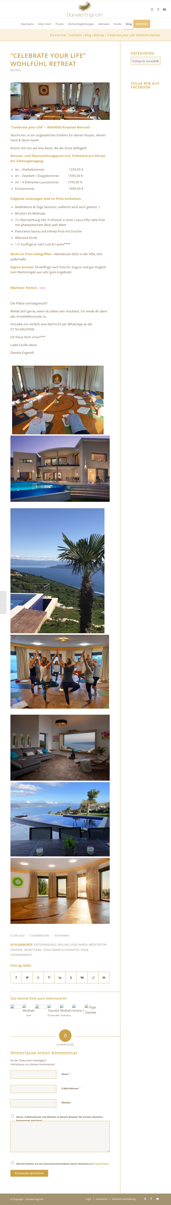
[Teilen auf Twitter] (27, 977)
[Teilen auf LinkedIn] (60, 977)
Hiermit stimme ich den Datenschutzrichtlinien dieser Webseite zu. (62, 1163)
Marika (64, 935)
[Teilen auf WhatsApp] (38, 977)
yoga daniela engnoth (61, 950)
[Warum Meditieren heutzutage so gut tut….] (3, 602)
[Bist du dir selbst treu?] (53, 1010)
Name (66, 1074)
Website (66, 1102)
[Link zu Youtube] (164, 9)
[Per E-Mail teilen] (104, 977)
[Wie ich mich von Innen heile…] (78, 1010)
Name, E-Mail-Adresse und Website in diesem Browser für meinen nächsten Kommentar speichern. (59, 1118)
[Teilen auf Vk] (82, 977)
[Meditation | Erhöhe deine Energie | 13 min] (66, 1010)
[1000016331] (60, 101)
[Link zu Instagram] (152, 9)
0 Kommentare (39, 935)
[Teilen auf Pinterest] (49, 977)
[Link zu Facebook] (158, 9)
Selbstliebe (32, 950)
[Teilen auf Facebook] (16, 977)
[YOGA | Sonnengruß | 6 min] (91, 1010)
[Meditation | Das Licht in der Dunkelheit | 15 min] (28, 1010)
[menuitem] (27, 24)
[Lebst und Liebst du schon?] (41, 1010)
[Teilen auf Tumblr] (71, 977)
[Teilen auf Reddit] (93, 977)
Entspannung (45, 945)
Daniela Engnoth (35, 1199)
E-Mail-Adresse (71, 1088)
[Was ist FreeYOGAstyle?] (16, 1010)
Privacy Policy (101, 1163)
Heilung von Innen (72, 945)
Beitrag (15, 70)
